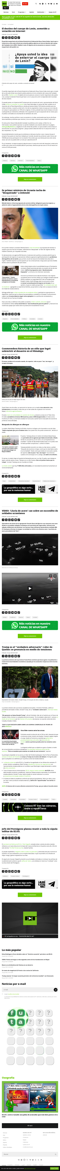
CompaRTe (9, 1165)
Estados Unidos (33, 799)
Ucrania (40, 319)
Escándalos (22, 799)
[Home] (4, 3)
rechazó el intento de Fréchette (11, 757)
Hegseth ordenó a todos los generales (26, 852)
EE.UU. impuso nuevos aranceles (35, 770)
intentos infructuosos (26, 719)
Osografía (8, 1077)
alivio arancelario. (10, 768)
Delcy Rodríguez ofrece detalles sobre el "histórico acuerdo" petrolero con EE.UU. (27, 954)
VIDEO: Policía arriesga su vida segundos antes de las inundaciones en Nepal (25, 960)
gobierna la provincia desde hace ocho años (37, 739)
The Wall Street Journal (16, 848)
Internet (20, 160)
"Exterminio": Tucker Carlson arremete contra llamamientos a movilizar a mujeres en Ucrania (10, 279)
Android (45, 1135)
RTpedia (5, 1145)
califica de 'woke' (26, 861)
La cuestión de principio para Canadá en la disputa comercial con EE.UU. (10, 742)
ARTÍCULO (8, 726)
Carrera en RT (26, 1144)
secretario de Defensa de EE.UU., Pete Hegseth (16, 844)
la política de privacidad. (13, 994)
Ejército (21, 617)
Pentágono (26, 876)
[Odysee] (24, 1160)
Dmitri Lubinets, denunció (38, 302)
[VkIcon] (40, 3)
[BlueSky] (51, 3)
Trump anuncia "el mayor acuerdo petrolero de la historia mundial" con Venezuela (27, 976)
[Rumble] (43, 3)
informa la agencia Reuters (14, 411)
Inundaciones (36, 481)
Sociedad (32, 319)
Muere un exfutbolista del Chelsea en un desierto (17, 965)
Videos (4, 1140)
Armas (4, 617)
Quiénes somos (27, 1135)
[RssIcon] (38, 1160)
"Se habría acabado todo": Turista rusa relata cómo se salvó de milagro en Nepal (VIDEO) (10, 449)
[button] (30, 588)
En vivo (25, 4)
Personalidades (30, 160)
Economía (13, 799)
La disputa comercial (9, 762)
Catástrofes (12, 481)
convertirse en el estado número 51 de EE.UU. (17, 776)
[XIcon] (45, 3)
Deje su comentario (30, 179)
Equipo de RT (52, 12)
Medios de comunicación (49, 481)
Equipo (24, 1140)
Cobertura (25, 1142)
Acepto (11, 994)
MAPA (3, 786)
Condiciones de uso (28, 1147)
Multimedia (40, 12)
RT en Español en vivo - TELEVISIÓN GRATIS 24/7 (19, 936)
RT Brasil (17, 1165)
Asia (4, 481)
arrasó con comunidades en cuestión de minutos (20, 415)
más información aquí (29, 1168)
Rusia (39, 160)
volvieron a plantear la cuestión (15, 104)
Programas (21, 12)
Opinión (31, 12)
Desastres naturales (24, 481)
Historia (13, 160)
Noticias (6, 12)
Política (5, 160)
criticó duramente (34, 248)
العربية (23, 1165)
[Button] (36, 4)
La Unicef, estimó (7, 466)
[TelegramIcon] (48, 3)
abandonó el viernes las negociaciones (39, 764)
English (35, 1165)
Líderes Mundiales (7, 1147)
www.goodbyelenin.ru (9, 127)
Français (41, 1165)
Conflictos (12, 617)
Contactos (25, 1137)
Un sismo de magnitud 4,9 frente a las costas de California (20, 970)
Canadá (5, 799)
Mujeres (5, 319)
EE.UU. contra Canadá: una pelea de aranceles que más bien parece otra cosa (30, 1116)
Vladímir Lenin (13, 95)
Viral (13, 12)
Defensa (5, 876)
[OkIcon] (54, 3)
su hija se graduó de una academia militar (25, 292)
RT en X (30, 1126)
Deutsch (29, 1165)
